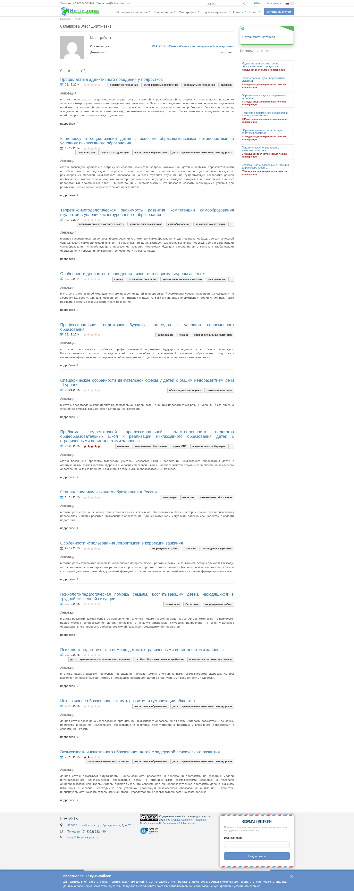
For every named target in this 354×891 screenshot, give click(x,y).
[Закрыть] (291, 876)
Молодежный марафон (132, 12)
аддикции (226, 85)
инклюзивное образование (150, 152)
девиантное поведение (124, 85)
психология (173, 604)
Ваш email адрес (233, 837)
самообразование (179, 224)
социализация (86, 152)
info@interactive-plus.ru (82, 837)
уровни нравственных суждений (182, 279)
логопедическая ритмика (217, 548)
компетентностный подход (146, 224)
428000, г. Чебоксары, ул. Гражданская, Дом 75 (99, 825)
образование (165, 334)
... (231, 224)
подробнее (67, 123)
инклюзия (123, 446)
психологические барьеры (208, 446)
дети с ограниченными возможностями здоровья (202, 152)
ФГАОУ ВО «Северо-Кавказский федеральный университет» (193, 46)
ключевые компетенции (210, 224)
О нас (253, 12)
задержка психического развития (108, 761)
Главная (65, 18)
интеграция (170, 497)
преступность (216, 279)
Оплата (238, 12)
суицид (118, 279)
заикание (190, 548)
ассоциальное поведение (199, 85)
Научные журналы (214, 12)
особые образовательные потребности (160, 659)
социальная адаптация (115, 152)
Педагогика (192, 604)
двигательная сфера (219, 390)
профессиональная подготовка (213, 334)
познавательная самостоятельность (101, 224)
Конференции (163, 12)
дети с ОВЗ (180, 446)
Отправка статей (279, 11)
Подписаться (257, 856)
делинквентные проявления (161, 85)
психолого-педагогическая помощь (210, 659)
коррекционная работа (165, 548)
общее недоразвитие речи (185, 390)
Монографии (187, 12)
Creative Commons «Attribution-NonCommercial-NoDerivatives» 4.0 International (173, 821)
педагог (183, 334)
